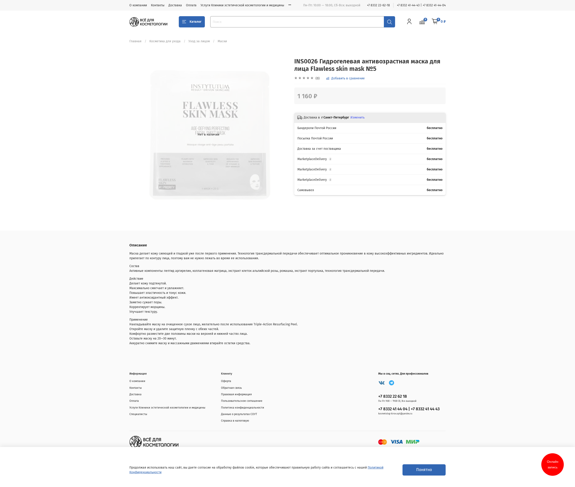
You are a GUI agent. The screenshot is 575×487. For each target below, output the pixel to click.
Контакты (157, 5)
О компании (138, 5)
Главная (135, 41)
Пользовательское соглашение (241, 400)
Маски (222, 41)
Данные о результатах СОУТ (239, 414)
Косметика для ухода (165, 41)
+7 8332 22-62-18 (378, 5)
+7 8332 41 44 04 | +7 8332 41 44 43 (409, 409)
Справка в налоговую (235, 420)
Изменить (357, 117)
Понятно (424, 469)
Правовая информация (236, 394)
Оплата (191, 5)
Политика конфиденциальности (242, 407)
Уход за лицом (199, 41)
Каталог (195, 22)
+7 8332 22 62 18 (392, 396)
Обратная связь (231, 387)
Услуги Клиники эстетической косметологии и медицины (242, 5)
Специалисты (138, 414)
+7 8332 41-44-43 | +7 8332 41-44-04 (421, 5)
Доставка (175, 5)
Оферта (226, 381)
